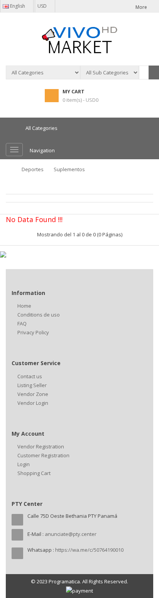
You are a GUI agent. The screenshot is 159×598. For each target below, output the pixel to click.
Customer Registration (43, 455)
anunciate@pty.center (70, 534)
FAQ (22, 323)
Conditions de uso (38, 314)
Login (23, 464)
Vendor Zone (32, 394)
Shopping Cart (34, 473)
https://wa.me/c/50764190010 (89, 549)
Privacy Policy (33, 332)
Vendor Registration (40, 446)
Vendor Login (32, 402)
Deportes (33, 169)
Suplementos (69, 169)
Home (24, 305)
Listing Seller (32, 385)
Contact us (29, 376)
